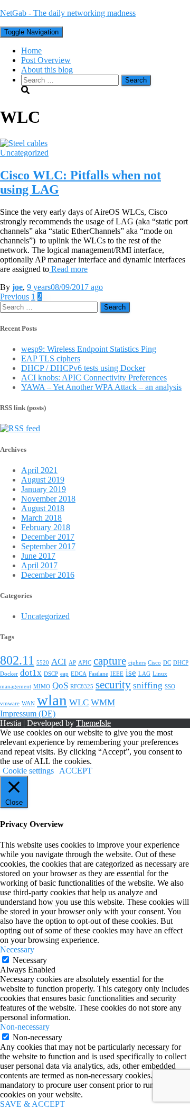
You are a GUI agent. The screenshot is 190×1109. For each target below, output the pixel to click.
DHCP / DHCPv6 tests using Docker (83, 367)
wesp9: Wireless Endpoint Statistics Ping (88, 348)
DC (167, 663)
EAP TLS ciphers (50, 358)
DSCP (51, 674)
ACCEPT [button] (75, 770)
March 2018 (41, 517)
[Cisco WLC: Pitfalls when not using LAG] (24, 143)
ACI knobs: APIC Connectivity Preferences (94, 377)
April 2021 (39, 470)
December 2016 (47, 574)
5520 (42, 663)
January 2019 (43, 489)
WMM (103, 702)
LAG (144, 674)
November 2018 (48, 498)
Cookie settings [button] (28, 770)
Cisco (154, 663)
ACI (58, 662)
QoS (60, 685)
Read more (68, 269)
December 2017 (47, 536)
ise (131, 673)
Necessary (30, 960)
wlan (52, 700)
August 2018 (42, 508)
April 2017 (39, 565)
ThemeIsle (93, 723)
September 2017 (48, 546)
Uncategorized (24, 152)
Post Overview (46, 60)
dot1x (31, 673)
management (15, 686)
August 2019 (42, 479)
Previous (14, 296)
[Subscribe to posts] (20, 428)
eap (64, 674)
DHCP (180, 663)
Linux (160, 674)
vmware (10, 703)
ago (65, 287)
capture (109, 661)
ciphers (137, 663)
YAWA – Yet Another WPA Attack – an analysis (101, 387)
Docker (9, 674)
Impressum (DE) (27, 713)
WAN (28, 703)
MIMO (41, 686)
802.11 (17, 660)
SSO (170, 686)
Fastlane (98, 674)
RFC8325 (81, 686)
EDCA (79, 674)
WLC (79, 702)
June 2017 (38, 555)
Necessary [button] (17, 949)
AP (72, 663)
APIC (84, 663)
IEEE (117, 674)
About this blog (47, 69)
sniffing (148, 685)
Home (31, 50)
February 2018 (45, 527)
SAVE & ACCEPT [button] (32, 1103)
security (113, 684)
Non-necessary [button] (25, 1026)
